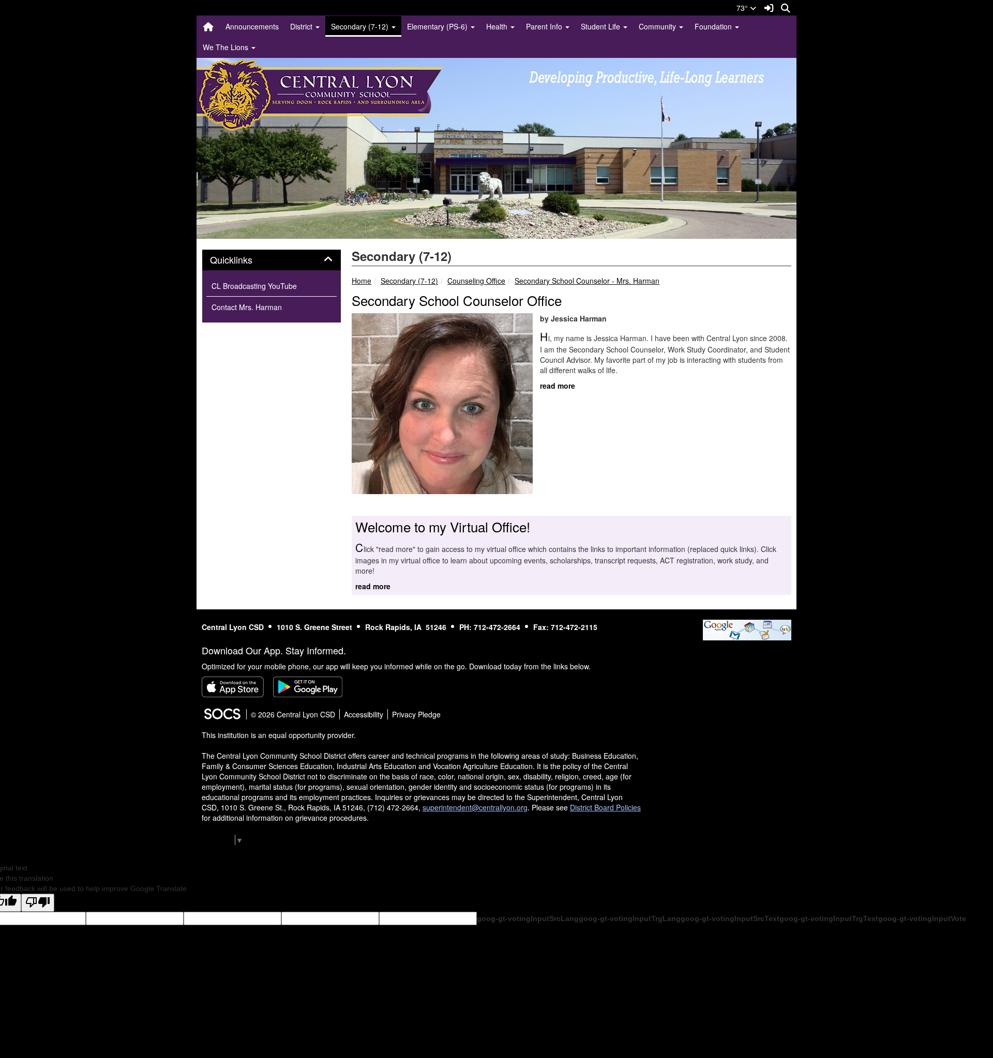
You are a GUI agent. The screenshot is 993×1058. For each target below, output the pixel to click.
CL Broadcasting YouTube (254, 286)
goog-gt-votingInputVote (922, 918)
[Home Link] (208, 26)
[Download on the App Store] (233, 687)
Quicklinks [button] (242, 260)
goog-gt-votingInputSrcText (730, 918)
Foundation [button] (714, 26)
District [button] (302, 26)
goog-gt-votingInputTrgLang (630, 918)
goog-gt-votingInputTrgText (828, 918)
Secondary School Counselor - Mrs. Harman (587, 280)
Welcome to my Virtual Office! (442, 526)
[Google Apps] (747, 628)
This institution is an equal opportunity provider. (279, 735)
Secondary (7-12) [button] (360, 26)
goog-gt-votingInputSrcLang (528, 918)
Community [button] (658, 26)
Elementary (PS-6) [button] (438, 26)
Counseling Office (476, 280)
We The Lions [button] (226, 47)
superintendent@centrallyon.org (475, 807)
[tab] (271, 260)
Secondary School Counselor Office (457, 300)
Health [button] (497, 26)
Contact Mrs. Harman (247, 307)
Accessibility (363, 714)
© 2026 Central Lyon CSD (293, 714)
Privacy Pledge (416, 714)
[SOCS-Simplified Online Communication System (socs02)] (222, 714)
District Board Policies (605, 807)
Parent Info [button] (545, 26)
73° (743, 8)
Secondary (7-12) (409, 280)
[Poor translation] (37, 903)
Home (361, 280)
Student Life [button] (601, 26)
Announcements (252, 26)
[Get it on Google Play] (307, 687)
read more (557, 385)
